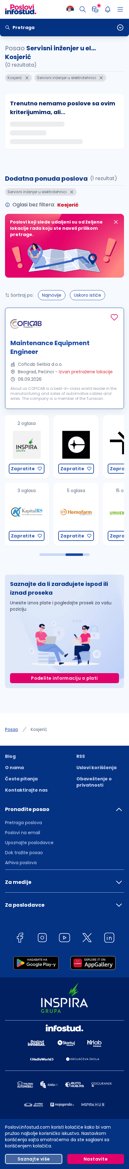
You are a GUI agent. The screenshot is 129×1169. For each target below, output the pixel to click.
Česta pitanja (21, 779)
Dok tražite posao (24, 852)
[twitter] (87, 938)
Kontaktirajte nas (26, 790)
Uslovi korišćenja (96, 767)
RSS (80, 756)
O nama (14, 767)
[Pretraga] (82, 9)
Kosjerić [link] (39, 729)
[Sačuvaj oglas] (114, 317)
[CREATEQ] (27, 447)
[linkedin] (109, 938)
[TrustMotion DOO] (76, 447)
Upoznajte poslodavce (29, 842)
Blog (10, 756)
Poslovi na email (22, 832)
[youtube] (64, 938)
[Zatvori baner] (116, 222)
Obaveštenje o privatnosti (94, 782)
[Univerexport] (76, 514)
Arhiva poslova (21, 862)
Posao (11, 729)
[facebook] (19, 938)
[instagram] (42, 938)
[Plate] (95, 9)
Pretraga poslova (23, 822)
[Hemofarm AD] (27, 514)
